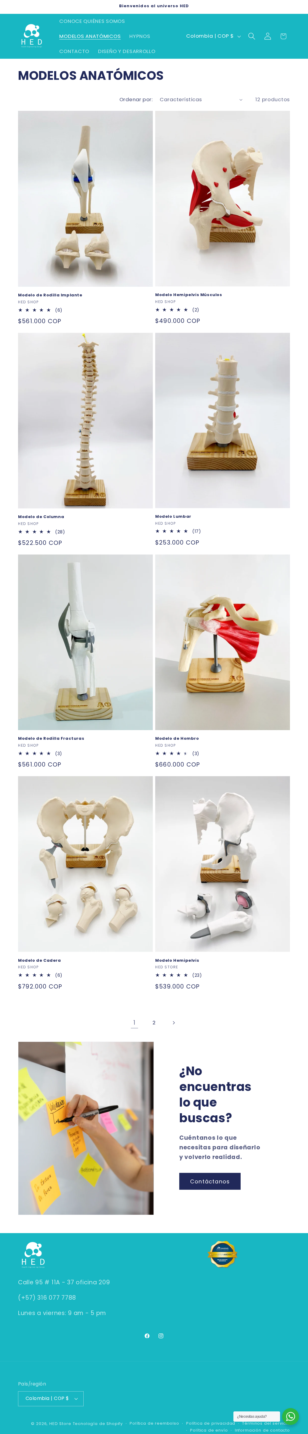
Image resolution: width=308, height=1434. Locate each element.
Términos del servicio (266, 1423)
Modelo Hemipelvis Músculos (188, 295)
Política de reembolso (154, 1423)
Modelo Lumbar (173, 516)
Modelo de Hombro (177, 738)
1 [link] (134, 1023)
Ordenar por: (136, 99)
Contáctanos (210, 1181)
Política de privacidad (210, 1423)
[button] (252, 36)
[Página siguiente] (173, 1023)
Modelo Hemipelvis (177, 960)
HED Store (60, 1423)
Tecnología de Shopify (98, 1423)
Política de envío (209, 1430)
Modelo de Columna (41, 517)
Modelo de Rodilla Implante (50, 295)
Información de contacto (262, 1430)
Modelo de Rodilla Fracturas (51, 738)
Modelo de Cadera (39, 960)
